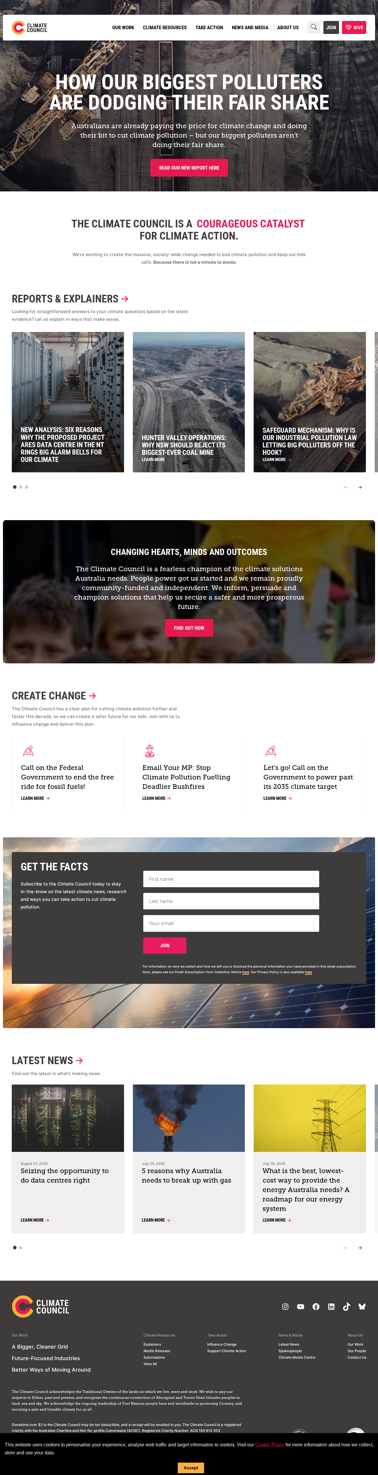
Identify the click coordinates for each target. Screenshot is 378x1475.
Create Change (49, 696)
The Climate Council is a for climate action (188, 230)
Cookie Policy (269, 1444)
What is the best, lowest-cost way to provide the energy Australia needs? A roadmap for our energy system (306, 1190)
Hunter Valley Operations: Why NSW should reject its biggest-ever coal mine (184, 445)
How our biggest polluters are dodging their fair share (189, 92)
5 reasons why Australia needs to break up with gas (186, 1176)
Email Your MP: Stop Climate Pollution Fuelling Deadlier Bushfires (186, 777)
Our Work (123, 27)
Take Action (209, 27)
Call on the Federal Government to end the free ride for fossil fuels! (67, 777)
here (245, 972)
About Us (288, 27)
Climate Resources (165, 27)
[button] (15, 487)
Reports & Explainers (65, 299)
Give (358, 27)
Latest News (42, 1061)
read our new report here (189, 168)
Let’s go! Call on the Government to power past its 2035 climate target (308, 777)
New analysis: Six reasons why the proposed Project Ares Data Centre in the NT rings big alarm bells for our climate (62, 444)
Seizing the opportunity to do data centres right (65, 1176)
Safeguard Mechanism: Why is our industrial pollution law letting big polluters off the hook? (310, 441)
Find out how (189, 628)
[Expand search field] (313, 27)
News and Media (250, 27)
